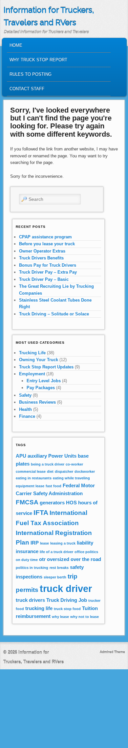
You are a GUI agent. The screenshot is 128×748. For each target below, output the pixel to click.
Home (16, 45)
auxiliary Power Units (52, 456)
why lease (60, 617)
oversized (58, 559)
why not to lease (84, 617)
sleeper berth (55, 577)
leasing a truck (62, 543)
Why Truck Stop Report (38, 59)
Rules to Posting (31, 74)
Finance (27, 416)
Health (25, 409)
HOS (71, 502)
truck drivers (30, 600)
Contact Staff (27, 88)
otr (42, 559)
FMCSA (27, 502)
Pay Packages (41, 387)
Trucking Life (32, 352)
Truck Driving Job (66, 600)
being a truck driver (47, 464)
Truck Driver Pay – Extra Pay (48, 272)
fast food (53, 486)
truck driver (66, 588)
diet (50, 471)
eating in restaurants (34, 478)
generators (52, 502)
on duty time (27, 560)
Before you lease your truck (47, 243)
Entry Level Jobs (44, 380)
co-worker (74, 464)
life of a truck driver (56, 552)
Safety (25, 395)
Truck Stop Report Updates (46, 366)
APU (21, 456)
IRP (35, 543)
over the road (86, 559)
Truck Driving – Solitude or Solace (54, 313)
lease (44, 543)
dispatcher (64, 471)
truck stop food (67, 609)
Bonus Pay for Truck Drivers (47, 265)
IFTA (40, 513)
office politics (86, 552)
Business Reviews (37, 402)
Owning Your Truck (38, 359)
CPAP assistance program (45, 236)
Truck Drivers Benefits (41, 257)
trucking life (39, 608)
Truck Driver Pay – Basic (44, 279)
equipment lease (30, 486)
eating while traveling (71, 478)
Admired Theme (112, 652)
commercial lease (31, 471)
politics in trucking (32, 568)
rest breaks (59, 568)
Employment (32, 373)
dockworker (85, 471)
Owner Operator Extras (42, 251)
